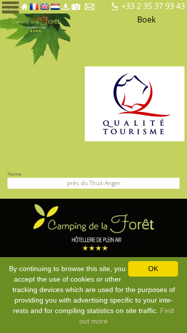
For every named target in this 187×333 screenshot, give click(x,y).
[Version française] (34, 4)
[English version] (44, 4)
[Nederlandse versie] (55, 4)
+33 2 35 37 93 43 (153, 5)
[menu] (10, 6)
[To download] (65, 4)
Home (14, 173)
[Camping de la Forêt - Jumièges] (94, 226)
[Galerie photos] (75, 4)
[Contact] (90, 4)
